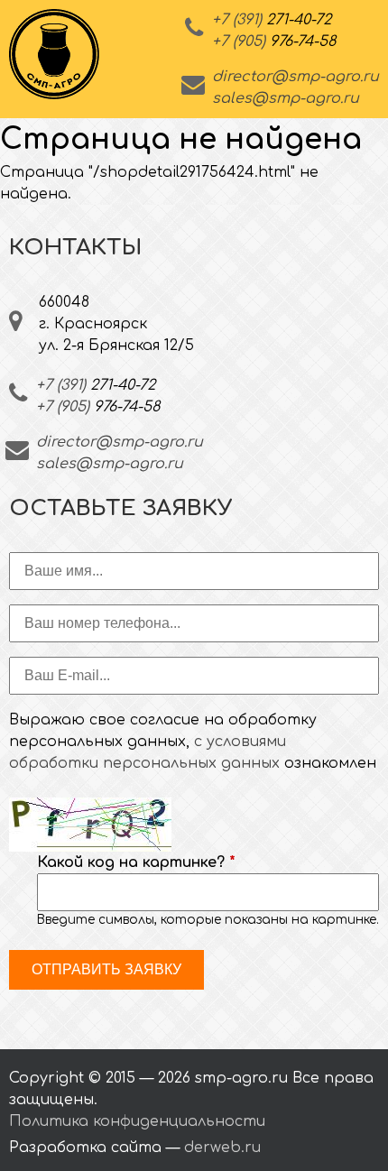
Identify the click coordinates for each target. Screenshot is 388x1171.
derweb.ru (222, 1147)
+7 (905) (274, 41)
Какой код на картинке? (136, 862)
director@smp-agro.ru (295, 77)
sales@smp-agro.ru (285, 98)
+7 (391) (271, 20)
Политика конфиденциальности (137, 1121)
